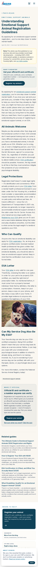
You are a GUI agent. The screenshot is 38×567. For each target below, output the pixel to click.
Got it (31, 562)
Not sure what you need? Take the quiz (18, 423)
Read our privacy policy (17, 559)
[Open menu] (34, 3)
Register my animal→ (14, 83)
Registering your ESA (10, 218)
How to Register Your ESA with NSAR (16, 456)
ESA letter (28, 186)
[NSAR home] (6, 3)
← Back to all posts (8, 13)
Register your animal (14, 418)
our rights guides (22, 61)
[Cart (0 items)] (29, 3)
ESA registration (15, 241)
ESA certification (26, 160)
